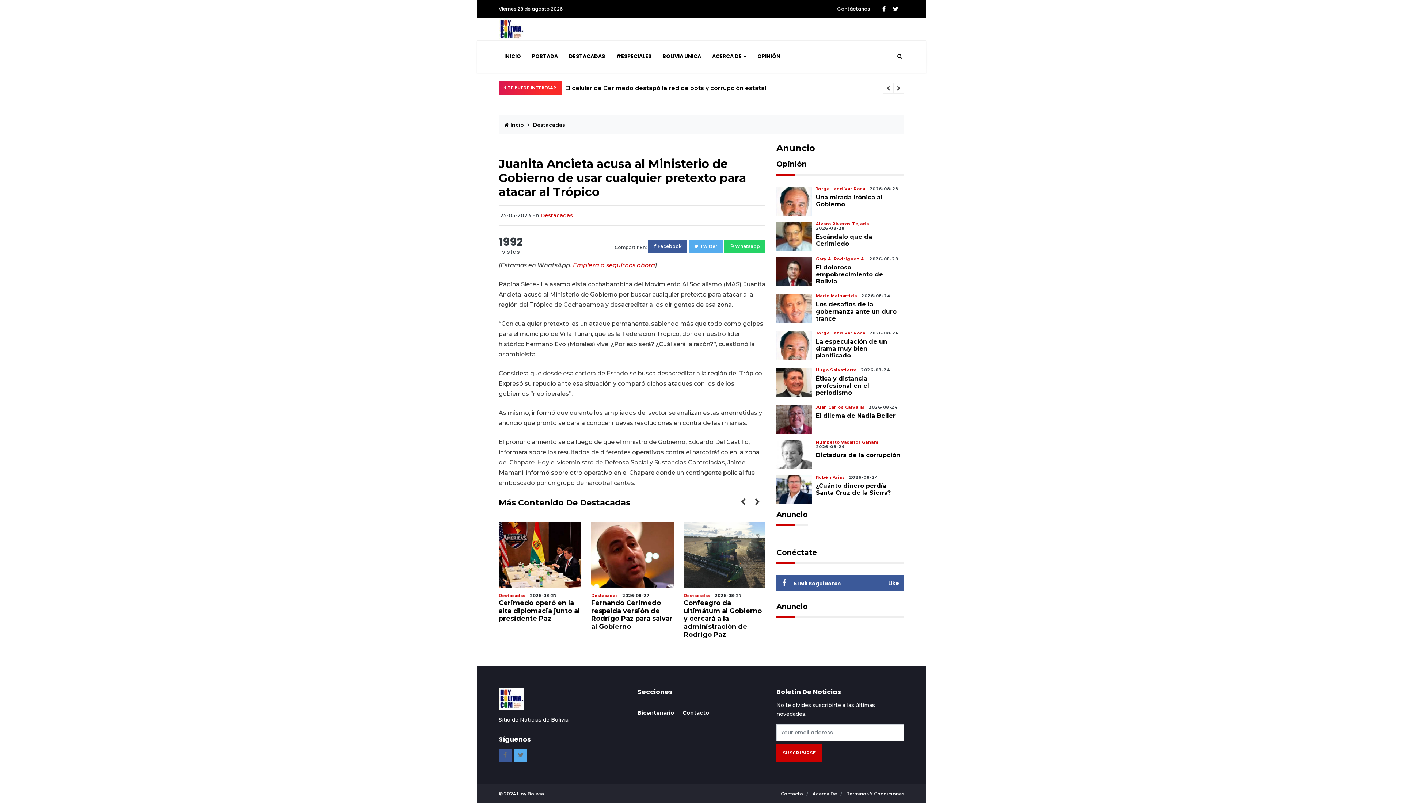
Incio (516, 125)
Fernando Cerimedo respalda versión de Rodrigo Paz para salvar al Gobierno (632, 615)
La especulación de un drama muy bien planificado (851, 348)
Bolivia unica (681, 56)
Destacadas (587, 56)
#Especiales (633, 56)
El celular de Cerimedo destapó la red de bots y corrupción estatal (665, 88)
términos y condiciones (875, 793)
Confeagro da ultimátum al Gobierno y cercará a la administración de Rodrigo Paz (723, 618)
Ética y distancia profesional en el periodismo (842, 385)
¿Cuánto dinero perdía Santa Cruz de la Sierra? (853, 489)
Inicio (512, 56)
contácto (792, 793)
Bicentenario (656, 713)
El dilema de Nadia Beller (856, 415)
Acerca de (727, 56)
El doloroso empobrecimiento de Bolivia (849, 274)
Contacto (696, 713)
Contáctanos (853, 8)
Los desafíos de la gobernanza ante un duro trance (856, 311)
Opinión (768, 56)
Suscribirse (799, 753)
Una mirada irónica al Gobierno (849, 201)
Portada (545, 56)
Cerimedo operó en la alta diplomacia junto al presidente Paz (539, 611)
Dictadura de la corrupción (858, 455)
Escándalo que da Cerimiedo (844, 240)
